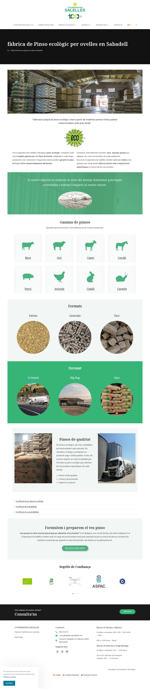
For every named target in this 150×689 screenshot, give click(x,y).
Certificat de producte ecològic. (30, 501)
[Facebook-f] (57, 652)
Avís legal (111, 669)
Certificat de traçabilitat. (26, 506)
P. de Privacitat (121, 669)
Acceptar (9, 683)
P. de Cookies (131, 669)
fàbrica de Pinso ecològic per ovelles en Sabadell (26, 50)
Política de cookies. (9, 677)
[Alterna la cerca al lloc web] (136, 25)
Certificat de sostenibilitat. (27, 512)
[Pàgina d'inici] (8, 50)
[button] (75, 501)
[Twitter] (67, 652)
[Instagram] (62, 652)
